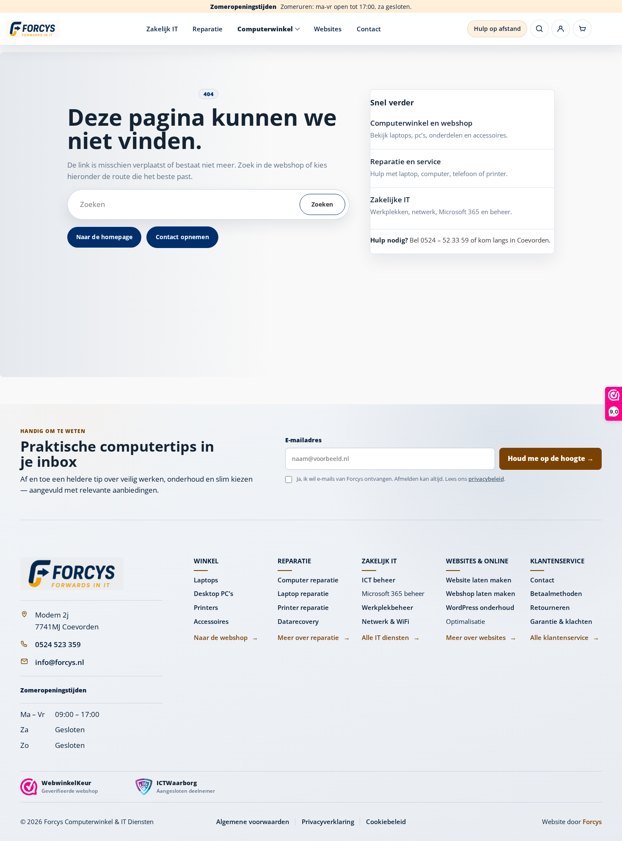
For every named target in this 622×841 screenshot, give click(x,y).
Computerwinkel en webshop (421, 123)
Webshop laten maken (480, 593)
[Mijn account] (560, 28)
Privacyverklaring (328, 821)
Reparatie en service (405, 161)
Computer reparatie (308, 580)
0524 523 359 (58, 644)
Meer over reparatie (314, 637)
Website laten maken (479, 580)
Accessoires (211, 621)
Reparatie (208, 29)
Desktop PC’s (213, 593)
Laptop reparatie (303, 593)
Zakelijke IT (390, 199)
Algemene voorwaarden (252, 821)
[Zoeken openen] (539, 28)
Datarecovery (298, 621)
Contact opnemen (182, 237)
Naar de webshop (226, 637)
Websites (327, 29)
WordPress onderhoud (480, 607)
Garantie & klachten (561, 621)
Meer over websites (481, 637)
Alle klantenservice (564, 637)
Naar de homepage (104, 237)
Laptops (206, 580)
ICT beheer (378, 580)
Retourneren (550, 607)
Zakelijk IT (162, 29)
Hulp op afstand (497, 29)
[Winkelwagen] (582, 28)
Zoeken (322, 204)
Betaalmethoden (556, 593)
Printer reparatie (303, 607)
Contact (369, 29)
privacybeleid (486, 479)
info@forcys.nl (59, 662)
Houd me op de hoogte (551, 458)
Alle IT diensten (391, 637)
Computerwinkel (265, 29)
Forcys (592, 821)
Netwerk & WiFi (385, 621)
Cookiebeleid (386, 821)
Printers (206, 607)
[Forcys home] (72, 573)
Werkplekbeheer (387, 607)
